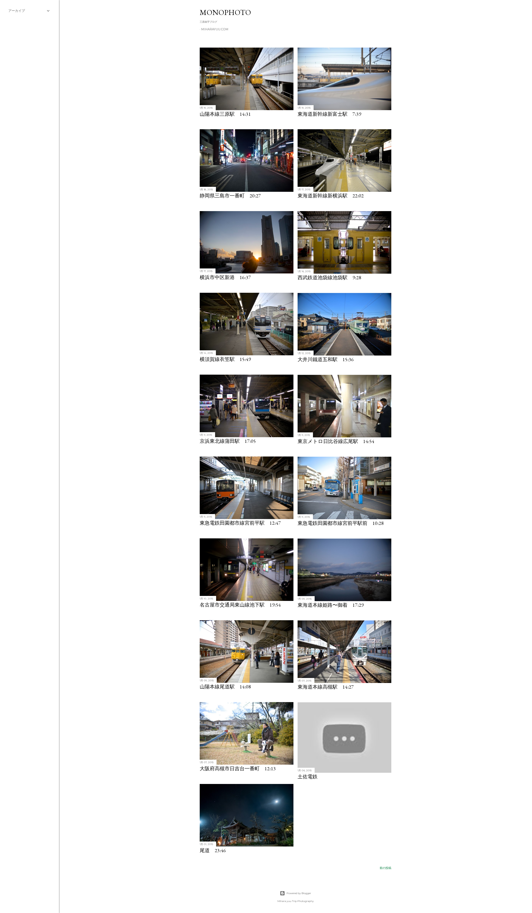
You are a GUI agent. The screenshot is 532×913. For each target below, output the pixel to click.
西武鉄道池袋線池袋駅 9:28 (329, 277)
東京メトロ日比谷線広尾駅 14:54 (336, 441)
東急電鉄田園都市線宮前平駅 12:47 (240, 523)
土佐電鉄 (308, 776)
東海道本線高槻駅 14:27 (326, 687)
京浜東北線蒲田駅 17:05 (228, 441)
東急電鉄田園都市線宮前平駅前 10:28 (341, 523)
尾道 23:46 (213, 850)
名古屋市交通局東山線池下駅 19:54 (240, 605)
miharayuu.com (214, 29)
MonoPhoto (225, 12)
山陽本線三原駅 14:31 (225, 114)
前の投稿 (385, 868)
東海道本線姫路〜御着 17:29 (331, 605)
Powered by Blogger (299, 893)
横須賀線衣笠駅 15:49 (225, 359)
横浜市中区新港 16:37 (225, 277)
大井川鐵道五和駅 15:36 (326, 359)
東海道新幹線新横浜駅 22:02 (331, 195)
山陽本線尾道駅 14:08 (225, 686)
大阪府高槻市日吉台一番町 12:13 (238, 768)
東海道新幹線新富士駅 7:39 (329, 114)
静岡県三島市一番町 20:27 (230, 195)
